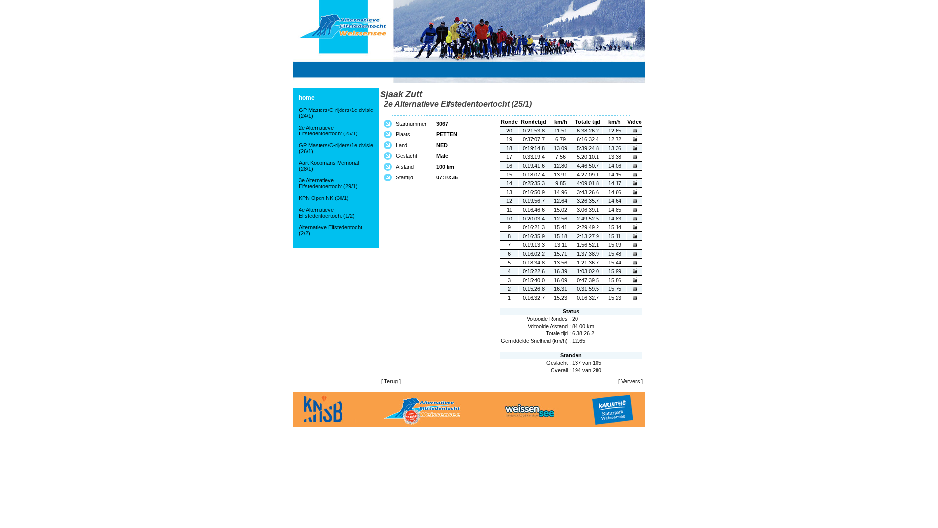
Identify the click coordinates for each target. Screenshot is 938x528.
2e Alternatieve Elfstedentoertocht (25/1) (328, 130)
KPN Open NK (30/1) (324, 198)
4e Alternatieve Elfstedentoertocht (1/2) (327, 213)
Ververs (630, 381)
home (307, 97)
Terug (391, 381)
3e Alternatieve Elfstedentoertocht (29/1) (328, 183)
